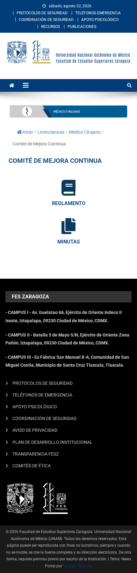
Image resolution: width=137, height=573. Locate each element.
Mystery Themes (77, 566)
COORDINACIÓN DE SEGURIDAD (46, 19)
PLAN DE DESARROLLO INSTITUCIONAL (52, 442)
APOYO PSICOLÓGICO (100, 19)
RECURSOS (50, 26)
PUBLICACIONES (82, 26)
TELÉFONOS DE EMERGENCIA (42, 394)
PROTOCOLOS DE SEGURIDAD (42, 13)
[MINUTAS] (68, 226)
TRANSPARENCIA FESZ (35, 453)
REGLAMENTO (68, 203)
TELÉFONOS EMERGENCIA (98, 13)
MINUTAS (68, 242)
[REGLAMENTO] (68, 188)
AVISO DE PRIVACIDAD (34, 430)
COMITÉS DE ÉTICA (31, 465)
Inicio (27, 132)
